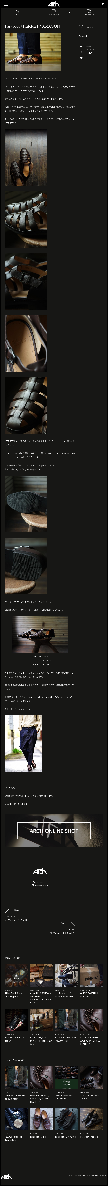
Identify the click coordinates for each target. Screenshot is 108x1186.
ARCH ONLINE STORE (17, 804)
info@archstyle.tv (41, 885)
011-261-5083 (41, 882)
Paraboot (83, 36)
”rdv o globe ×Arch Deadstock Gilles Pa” (40, 697)
